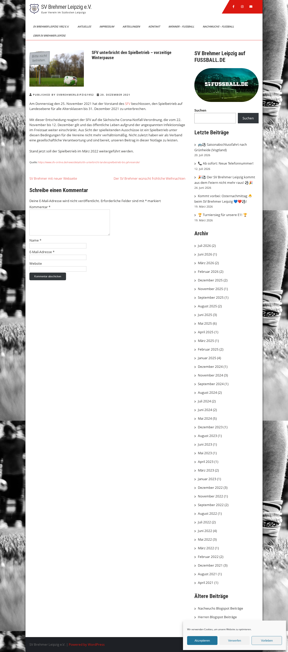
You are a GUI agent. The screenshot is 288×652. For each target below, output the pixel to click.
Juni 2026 (205, 254)
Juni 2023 (205, 444)
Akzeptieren (202, 640)
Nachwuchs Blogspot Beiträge (220, 608)
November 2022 (210, 496)
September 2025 (211, 297)
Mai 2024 (205, 418)
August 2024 (207, 392)
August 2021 (207, 574)
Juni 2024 (205, 410)
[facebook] (233, 7)
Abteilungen (131, 26)
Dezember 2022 (210, 487)
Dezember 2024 (210, 366)
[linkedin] (251, 7)
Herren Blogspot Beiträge (217, 617)
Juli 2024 (204, 401)
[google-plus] (242, 7)
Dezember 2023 (210, 427)
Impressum (107, 26)
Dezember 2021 (210, 565)
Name (35, 240)
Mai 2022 (205, 539)
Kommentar (39, 207)
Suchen (200, 110)
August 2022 (207, 513)
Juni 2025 (205, 314)
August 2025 (207, 306)
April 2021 (206, 582)
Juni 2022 (205, 530)
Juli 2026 (204, 245)
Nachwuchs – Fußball (218, 26)
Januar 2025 (207, 358)
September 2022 (211, 505)
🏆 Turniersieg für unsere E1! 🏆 (222, 214)
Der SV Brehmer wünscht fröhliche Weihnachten (149, 178)
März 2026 (206, 263)
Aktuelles (84, 26)
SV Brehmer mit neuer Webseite (53, 178)
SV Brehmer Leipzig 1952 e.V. (51, 26)
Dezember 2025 (210, 280)
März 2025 (206, 340)
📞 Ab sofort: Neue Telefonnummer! (226, 163)
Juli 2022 (204, 522)
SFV (127, 103)
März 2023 (206, 470)
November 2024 (210, 375)
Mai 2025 (205, 323)
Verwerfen (234, 640)
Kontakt (154, 26)
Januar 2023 (207, 479)
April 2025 (206, 332)
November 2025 (210, 289)
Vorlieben (267, 640)
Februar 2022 (208, 556)
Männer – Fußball (181, 26)
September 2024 (211, 384)
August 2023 (207, 435)
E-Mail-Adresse (41, 252)
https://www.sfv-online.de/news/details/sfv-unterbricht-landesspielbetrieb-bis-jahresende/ (89, 162)
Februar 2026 (208, 271)
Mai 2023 (205, 453)
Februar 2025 (208, 349)
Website (35, 263)
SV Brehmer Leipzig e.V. (66, 6)
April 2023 (206, 461)
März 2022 (206, 548)
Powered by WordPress (87, 644)
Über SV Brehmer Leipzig (49, 35)
